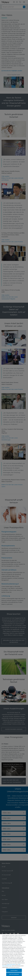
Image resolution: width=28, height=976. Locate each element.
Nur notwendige (14, 974)
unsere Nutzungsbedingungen (11, 965)
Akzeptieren (14, 970)
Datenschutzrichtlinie (11, 964)
